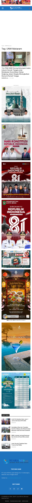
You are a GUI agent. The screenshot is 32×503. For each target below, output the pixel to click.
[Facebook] (10, 488)
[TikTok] (17, 488)
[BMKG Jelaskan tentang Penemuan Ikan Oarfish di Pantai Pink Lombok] (6, 438)
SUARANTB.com (5, 78)
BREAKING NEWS (5, 65)
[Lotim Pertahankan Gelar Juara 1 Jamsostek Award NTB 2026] (6, 421)
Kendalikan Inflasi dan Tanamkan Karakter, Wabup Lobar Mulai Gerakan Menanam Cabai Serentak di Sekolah (20, 429)
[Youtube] (21, 488)
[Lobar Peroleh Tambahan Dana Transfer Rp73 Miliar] (6, 446)
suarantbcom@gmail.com (14, 478)
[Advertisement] (16, 27)
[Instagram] (14, 488)
